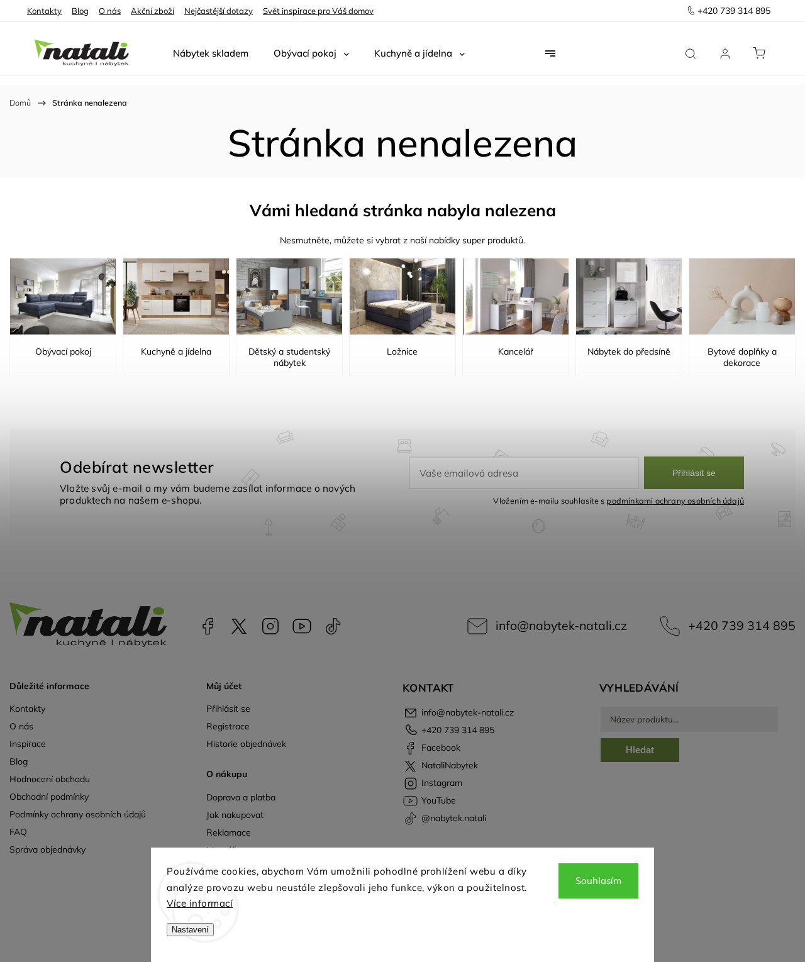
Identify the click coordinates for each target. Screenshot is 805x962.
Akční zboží (152, 11)
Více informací (200, 903)
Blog (80, 11)
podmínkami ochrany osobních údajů (675, 500)
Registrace (228, 726)
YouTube (301, 626)
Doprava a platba (240, 797)
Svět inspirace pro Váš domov (318, 11)
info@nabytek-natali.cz (561, 625)
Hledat (640, 749)
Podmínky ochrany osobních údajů (77, 814)
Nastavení (190, 929)
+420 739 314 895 (742, 625)
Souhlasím (598, 881)
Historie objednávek (246, 743)
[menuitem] (210, 53)
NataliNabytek (239, 626)
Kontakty (44, 11)
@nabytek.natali (333, 626)
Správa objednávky (47, 849)
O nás (110, 11)
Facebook (207, 626)
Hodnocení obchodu (49, 779)
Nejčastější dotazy (218, 11)
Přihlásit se (694, 473)
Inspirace (27, 743)
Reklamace (228, 832)
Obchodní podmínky (49, 796)
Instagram (270, 626)
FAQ (18, 832)
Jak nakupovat (235, 815)
